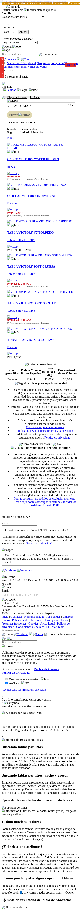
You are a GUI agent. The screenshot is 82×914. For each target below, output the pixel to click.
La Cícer (35, 97)
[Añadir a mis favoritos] (8, 151)
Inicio (5, 616)
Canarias (7, 86)
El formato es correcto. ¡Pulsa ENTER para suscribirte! (35, 530)
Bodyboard (29, 63)
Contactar (16, 616)
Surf (19, 63)
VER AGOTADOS (19, 105)
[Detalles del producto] (15, 152)
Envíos (6, 620)
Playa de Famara (17, 97)
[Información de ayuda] (38, 10)
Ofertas (70, 65)
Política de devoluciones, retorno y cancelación (45, 430)
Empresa (68, 616)
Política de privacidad (57, 437)
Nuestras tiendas (34, 616)
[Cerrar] (9, 638)
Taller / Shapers (29, 66)
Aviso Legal (47, 623)
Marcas (11, 63)
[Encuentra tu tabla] (48, 54)
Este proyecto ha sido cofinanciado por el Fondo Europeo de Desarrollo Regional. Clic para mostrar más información (38, 728)
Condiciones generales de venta (45, 427)
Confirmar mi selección (32, 689)
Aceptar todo (9, 689)
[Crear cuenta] (33, 90)
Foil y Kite (57, 63)
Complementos (11, 66)
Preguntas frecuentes (14, 623)
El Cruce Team (55, 626)
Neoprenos (43, 63)
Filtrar (13, 114)
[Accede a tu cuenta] (22, 90)
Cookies (33, 623)
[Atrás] (4, 638)
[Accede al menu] (7, 46)
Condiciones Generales (30, 626)
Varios (43, 66)
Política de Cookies (46, 669)
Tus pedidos (53, 616)
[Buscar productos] (7, 634)
